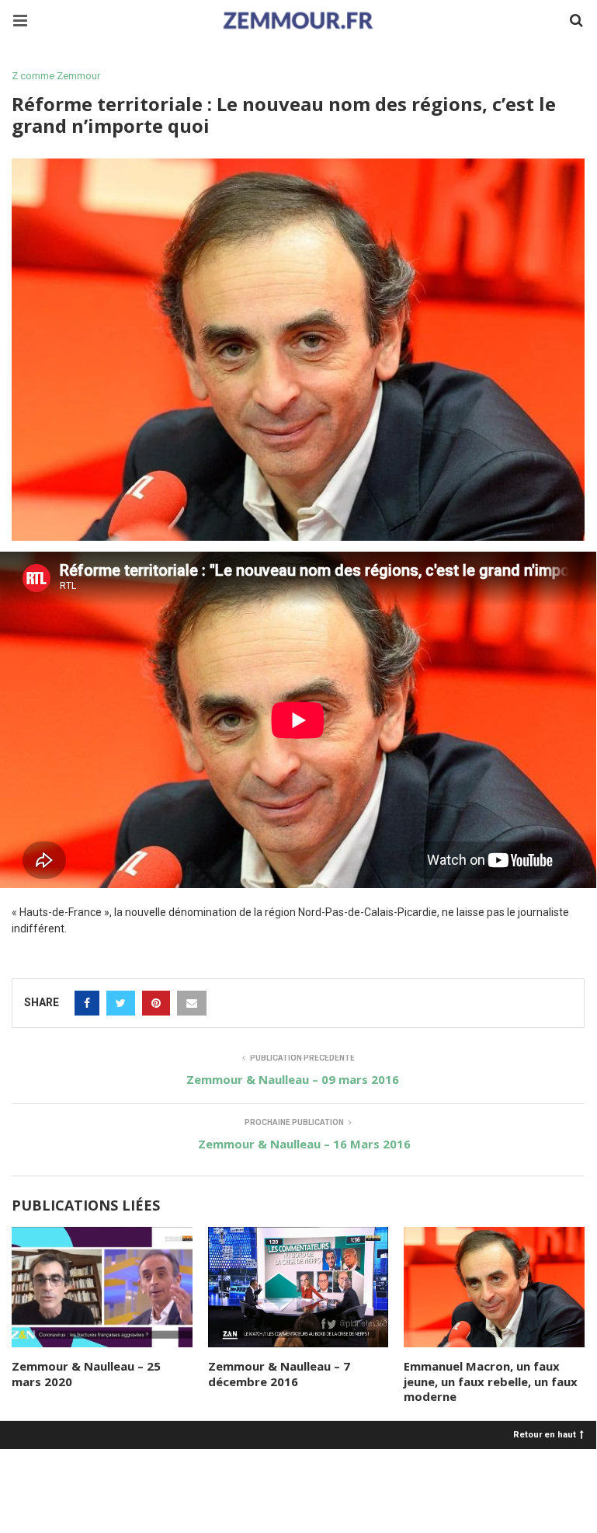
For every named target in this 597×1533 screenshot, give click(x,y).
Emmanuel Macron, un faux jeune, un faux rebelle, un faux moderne (491, 1381)
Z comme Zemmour (56, 76)
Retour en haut (544, 1434)
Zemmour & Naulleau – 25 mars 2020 (86, 1373)
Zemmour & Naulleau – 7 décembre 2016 (279, 1373)
